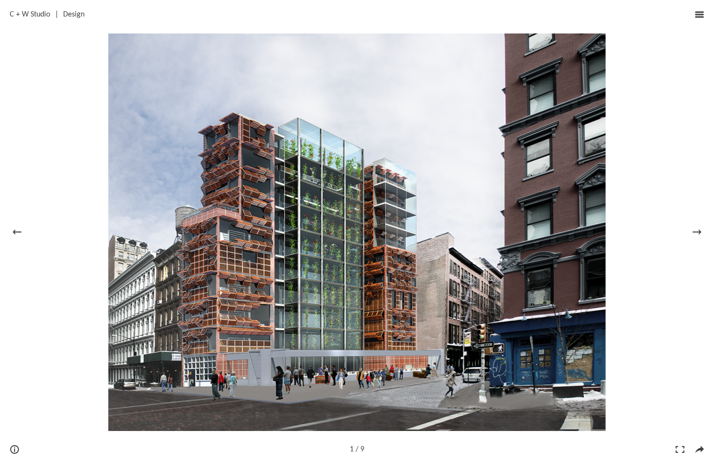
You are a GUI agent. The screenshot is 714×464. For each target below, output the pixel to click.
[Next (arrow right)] (697, 232)
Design (74, 14)
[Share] (699, 449)
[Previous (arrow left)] (17, 232)
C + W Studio (30, 14)
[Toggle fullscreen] (680, 449)
